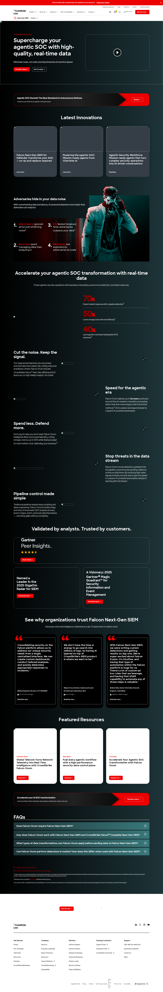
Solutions (53, 12)
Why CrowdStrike (66, 12)
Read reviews (26, 560)
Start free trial (65, 909)
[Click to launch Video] (117, 52)
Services (42, 12)
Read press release (103, 2)
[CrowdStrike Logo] (20, 12)
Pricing (90, 12)
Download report (24, 596)
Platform (32, 12)
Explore (33, 18)
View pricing (96, 908)
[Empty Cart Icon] (128, 12)
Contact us (81, 909)
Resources (80, 12)
